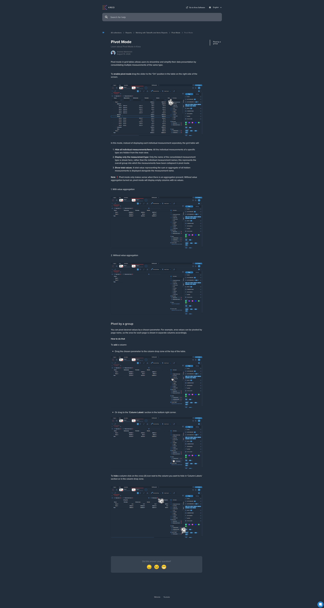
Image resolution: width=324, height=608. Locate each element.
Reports (129, 32)
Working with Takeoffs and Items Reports (152, 32)
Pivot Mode (175, 32)
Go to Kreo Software (197, 7)
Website (157, 597)
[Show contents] (104, 32)
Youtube (166, 597)
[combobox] (164, 17)
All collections (116, 32)
